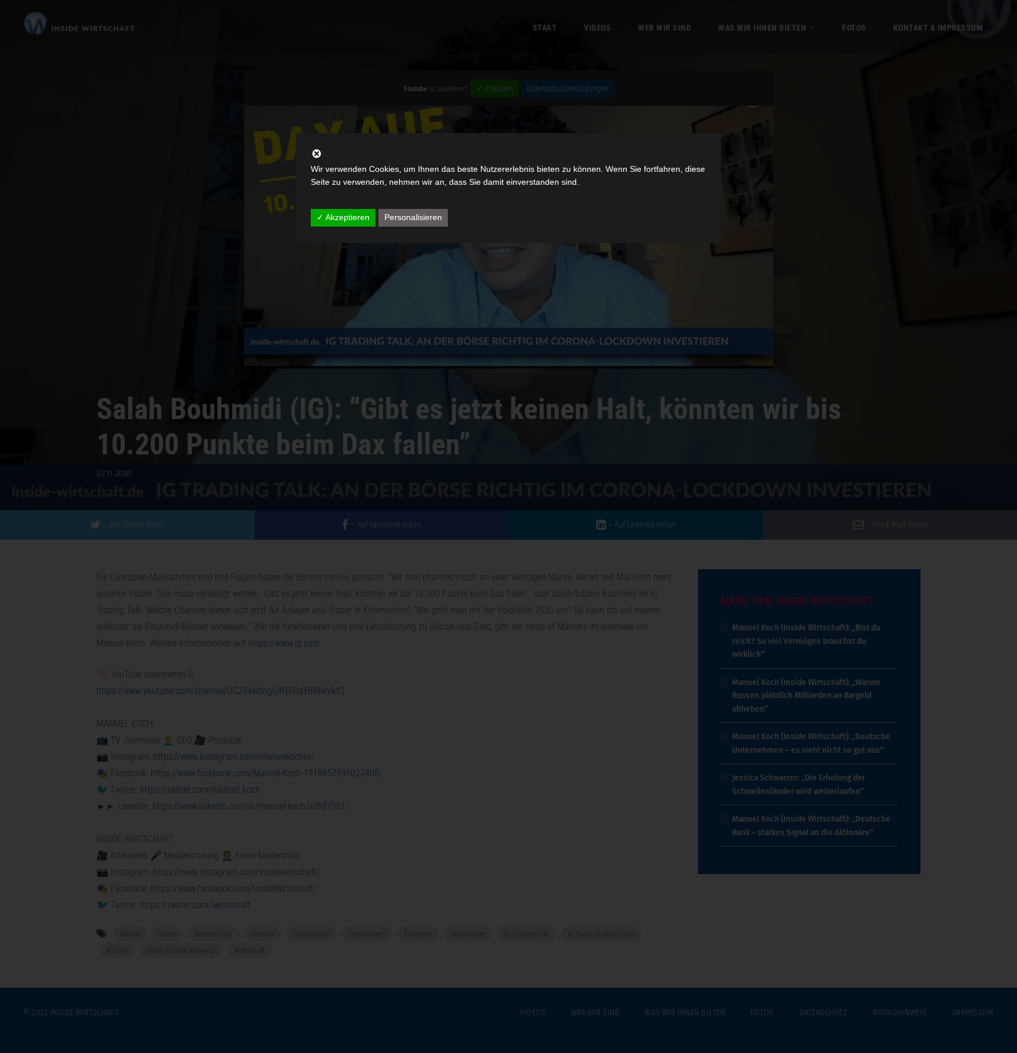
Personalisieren (413, 217)
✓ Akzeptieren (343, 217)
